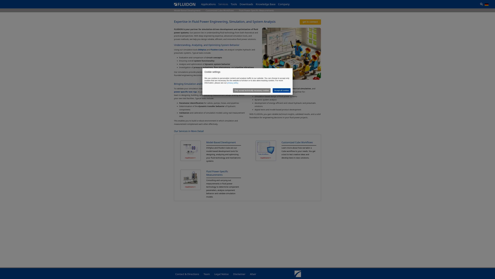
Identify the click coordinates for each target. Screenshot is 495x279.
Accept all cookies (281, 90)
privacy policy (232, 83)
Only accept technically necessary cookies (252, 90)
